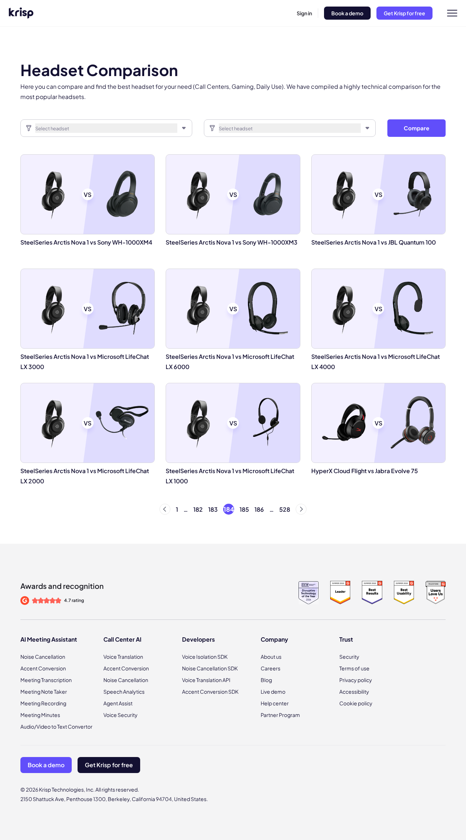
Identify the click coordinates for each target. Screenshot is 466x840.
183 (213, 509)
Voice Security (120, 715)
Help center (275, 703)
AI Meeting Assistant (48, 639)
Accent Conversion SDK (210, 691)
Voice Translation (123, 656)
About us (271, 656)
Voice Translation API (206, 680)
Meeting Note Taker (43, 691)
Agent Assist (118, 703)
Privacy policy (355, 680)
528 (284, 509)
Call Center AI (122, 639)
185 (244, 509)
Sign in (304, 13)
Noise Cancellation (42, 656)
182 (198, 509)
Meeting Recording (43, 703)
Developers (198, 639)
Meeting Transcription (46, 680)
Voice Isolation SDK (205, 656)
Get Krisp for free (404, 13)
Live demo (273, 691)
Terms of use (354, 668)
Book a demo (347, 13)
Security (349, 656)
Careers (270, 668)
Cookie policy (355, 703)
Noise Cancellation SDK (210, 668)
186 (259, 509)
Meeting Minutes (40, 715)
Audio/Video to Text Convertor (56, 726)
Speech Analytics (124, 691)
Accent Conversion (43, 668)
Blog (266, 680)
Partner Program (280, 715)
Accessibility (354, 691)
